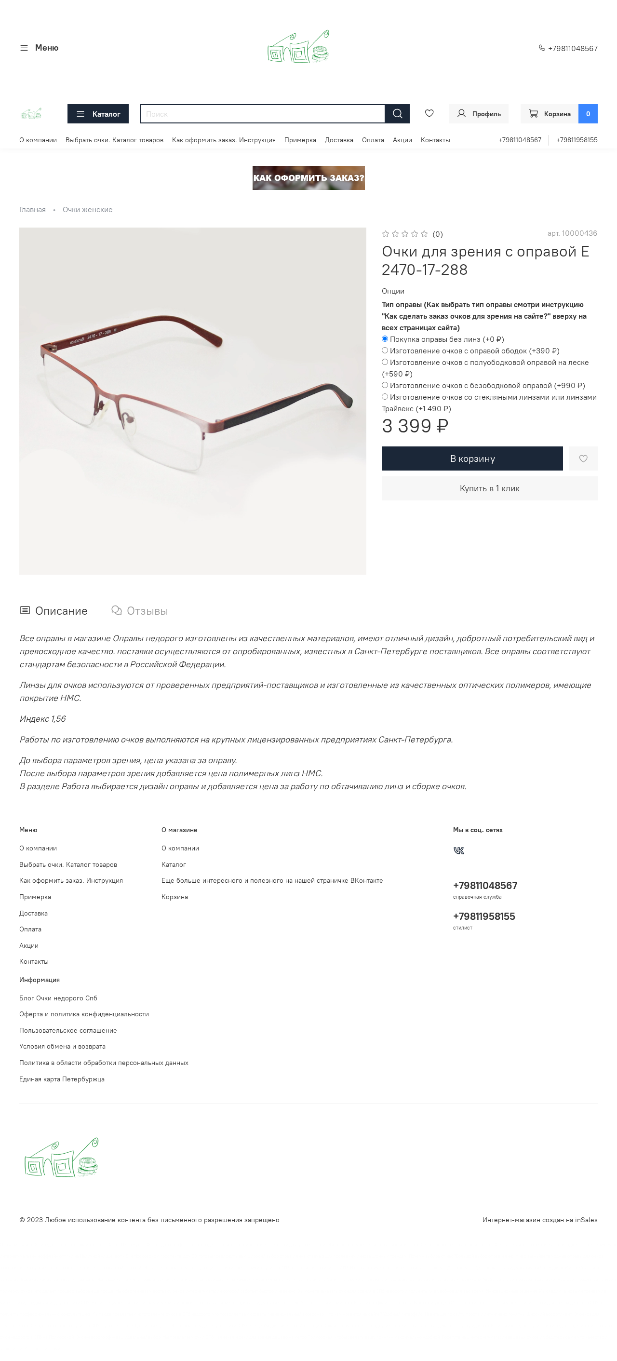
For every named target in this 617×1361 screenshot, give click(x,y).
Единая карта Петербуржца (62, 1079)
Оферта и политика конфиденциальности (84, 1014)
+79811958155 (577, 139)
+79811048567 (572, 48)
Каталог (107, 114)
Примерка (300, 139)
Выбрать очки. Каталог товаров (114, 139)
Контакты (435, 139)
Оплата (373, 139)
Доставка (339, 139)
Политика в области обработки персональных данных (103, 1062)
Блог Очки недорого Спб (58, 998)
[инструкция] (309, 177)
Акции (402, 139)
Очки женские (88, 209)
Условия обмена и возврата (62, 1046)
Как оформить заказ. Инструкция (224, 139)
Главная (32, 209)
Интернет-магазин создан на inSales (540, 1219)
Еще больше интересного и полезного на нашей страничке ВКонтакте (272, 880)
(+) (447, 339)
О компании (38, 139)
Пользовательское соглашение (68, 1030)
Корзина (174, 896)
